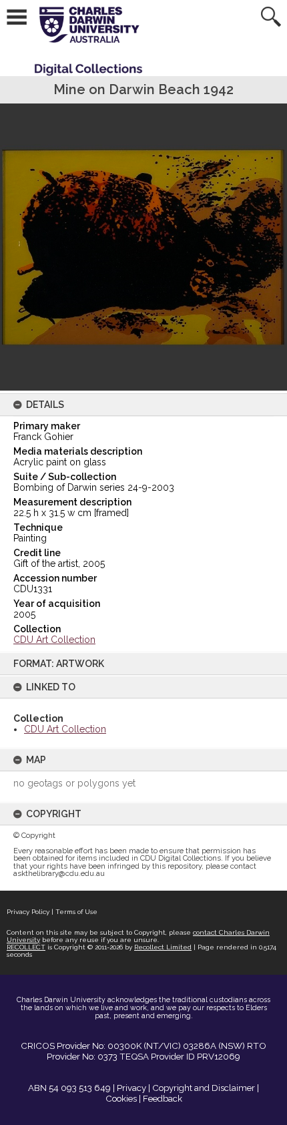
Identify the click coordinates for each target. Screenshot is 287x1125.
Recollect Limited (163, 947)
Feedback (162, 1098)
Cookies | (123, 1098)
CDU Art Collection (65, 729)
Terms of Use (76, 911)
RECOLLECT (26, 947)
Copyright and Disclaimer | (205, 1087)
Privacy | (133, 1087)
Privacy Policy (28, 911)
